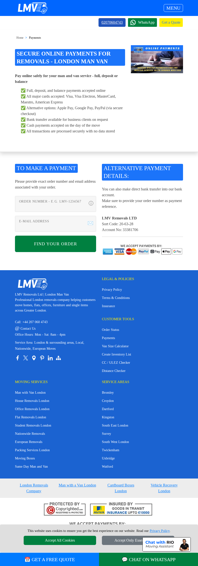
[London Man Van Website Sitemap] (58, 358)
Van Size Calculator (115, 346)
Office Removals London (32, 409)
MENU (173, 8)
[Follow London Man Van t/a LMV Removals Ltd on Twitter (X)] (25, 358)
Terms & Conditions (116, 298)
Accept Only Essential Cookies (138, 540)
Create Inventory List (116, 354)
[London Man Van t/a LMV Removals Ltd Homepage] (32, 8)
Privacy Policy (112, 289)
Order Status (110, 330)
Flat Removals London (30, 417)
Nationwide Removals (30, 433)
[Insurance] (121, 509)
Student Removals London (33, 425)
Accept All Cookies (60, 540)
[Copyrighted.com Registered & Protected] (64, 509)
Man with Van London (30, 392)
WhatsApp (146, 22)
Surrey (106, 433)
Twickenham (110, 450)
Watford (107, 466)
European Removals (28, 442)
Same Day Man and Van (31, 466)
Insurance (108, 306)
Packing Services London (32, 450)
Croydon (108, 401)
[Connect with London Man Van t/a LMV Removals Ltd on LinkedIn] (50, 358)
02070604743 (112, 22)
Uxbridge (108, 458)
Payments (35, 37)
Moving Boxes (25, 458)
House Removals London (32, 401)
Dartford (108, 409)
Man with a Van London (77, 485)
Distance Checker (114, 371)
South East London (115, 425)
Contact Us (25, 328)
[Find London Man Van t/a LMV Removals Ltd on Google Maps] (33, 358)
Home (19, 37)
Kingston (108, 417)
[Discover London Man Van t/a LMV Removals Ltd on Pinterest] (42, 358)
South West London (115, 442)
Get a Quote (171, 22)
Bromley (108, 392)
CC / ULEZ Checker (116, 362)
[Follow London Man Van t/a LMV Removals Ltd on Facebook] (17, 358)
